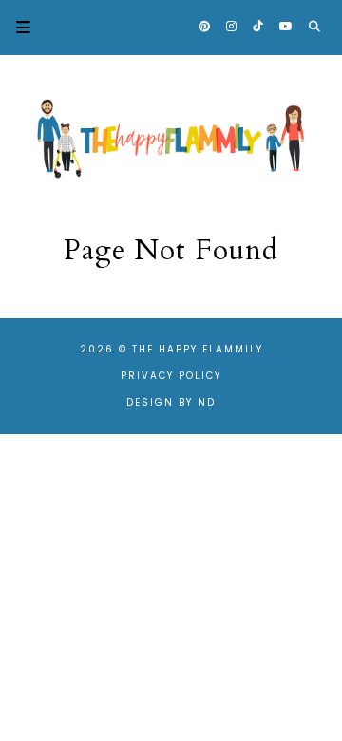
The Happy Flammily (197, 349)
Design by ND (171, 402)
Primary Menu (15, 27)
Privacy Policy (171, 376)
